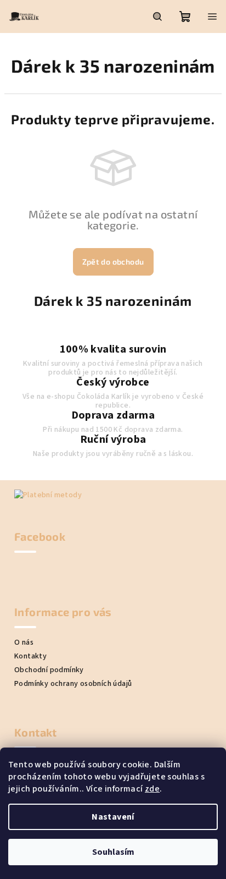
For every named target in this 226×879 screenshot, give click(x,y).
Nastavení (113, 817)
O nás (23, 642)
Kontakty (30, 656)
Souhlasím (113, 852)
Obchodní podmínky (49, 669)
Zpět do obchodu (113, 261)
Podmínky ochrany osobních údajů (73, 683)
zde (152, 789)
